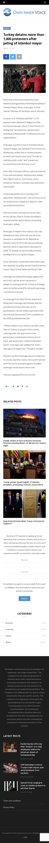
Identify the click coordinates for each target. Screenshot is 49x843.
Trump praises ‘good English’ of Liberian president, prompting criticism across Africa (23, 483)
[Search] (45, 2)
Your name (24, 560)
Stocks (8, 636)
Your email (24, 572)
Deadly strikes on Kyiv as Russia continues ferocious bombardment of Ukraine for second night (24, 443)
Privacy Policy (8, 807)
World (7, 28)
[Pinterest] (22, 386)
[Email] (27, 386)
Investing (9, 629)
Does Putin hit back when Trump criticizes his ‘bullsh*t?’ (23, 522)
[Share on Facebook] (6, 56)
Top (25, 837)
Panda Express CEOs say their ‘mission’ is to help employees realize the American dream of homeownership (31, 749)
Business (9, 623)
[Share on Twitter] (13, 56)
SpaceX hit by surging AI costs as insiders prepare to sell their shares (33, 785)
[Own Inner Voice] (24, 12)
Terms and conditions (12, 801)
